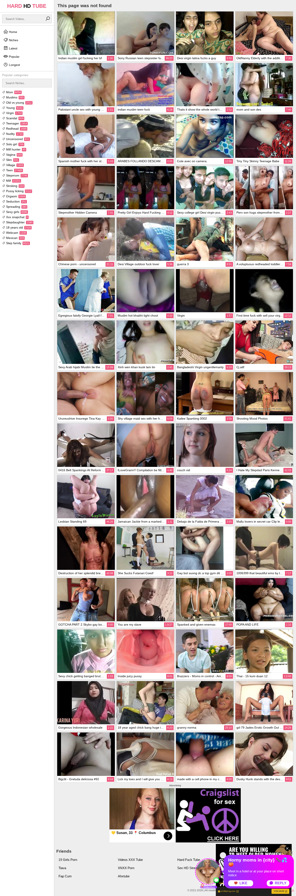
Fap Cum (65, 876)
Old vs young (18, 102)
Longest (14, 65)
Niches (13, 40)
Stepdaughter (19, 222)
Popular (14, 56)
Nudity (14, 134)
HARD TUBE (26, 6)
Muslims (14, 97)
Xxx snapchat (16, 217)
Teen (13, 170)
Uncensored (17, 139)
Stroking (14, 186)
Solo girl (14, 144)
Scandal (14, 118)
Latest (12, 48)
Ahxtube (124, 876)
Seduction (15, 201)
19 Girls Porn (68, 860)
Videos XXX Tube (130, 860)
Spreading (16, 206)
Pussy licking (18, 191)
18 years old (18, 227)
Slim (11, 160)
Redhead (16, 128)
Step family (17, 243)
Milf (12, 180)
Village (14, 165)
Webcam (15, 232)
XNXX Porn (126, 868)
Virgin (13, 113)
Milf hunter (15, 149)
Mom (13, 92)
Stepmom (16, 175)
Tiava (62, 868)
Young (14, 108)
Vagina (13, 154)
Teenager (16, 123)
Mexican (14, 238)
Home (12, 32)
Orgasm (15, 196)
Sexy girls (16, 212)
